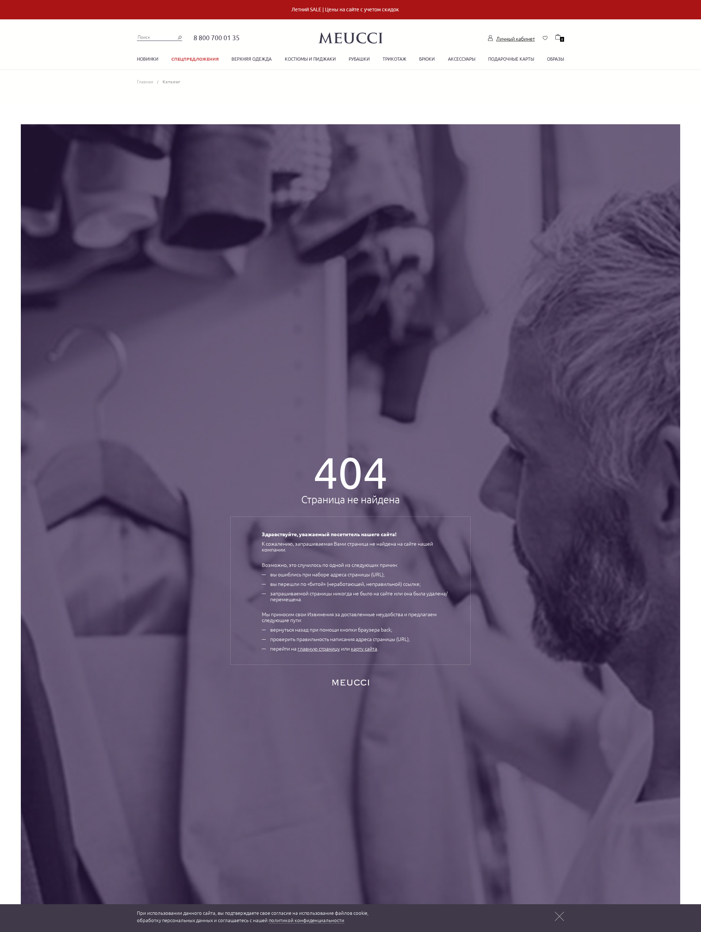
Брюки (427, 59)
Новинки (147, 59)
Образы (555, 59)
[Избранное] (545, 38)
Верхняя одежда (251, 59)
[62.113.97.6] (350, 37)
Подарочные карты (511, 59)
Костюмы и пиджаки (310, 59)
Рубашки (359, 59)
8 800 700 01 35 (217, 38)
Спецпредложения (195, 59)
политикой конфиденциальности (306, 920)
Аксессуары (461, 59)
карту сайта (364, 649)
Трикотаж (394, 59)
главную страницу (319, 649)
